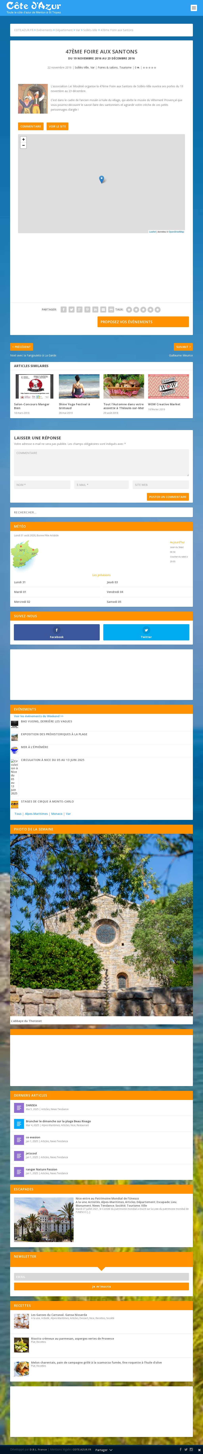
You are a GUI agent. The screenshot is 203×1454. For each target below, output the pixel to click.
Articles (45, 1109)
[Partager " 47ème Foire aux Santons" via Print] (111, 309)
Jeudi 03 (112, 582)
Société (120, 1205)
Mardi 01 (20, 592)
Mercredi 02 (22, 602)
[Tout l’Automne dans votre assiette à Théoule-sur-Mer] (123, 386)
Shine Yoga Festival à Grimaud (74, 406)
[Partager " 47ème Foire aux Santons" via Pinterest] (87, 309)
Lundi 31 (20, 582)
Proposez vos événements (126, 321)
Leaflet (152, 231)
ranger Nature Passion (41, 1169)
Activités (94, 1202)
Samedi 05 (114, 602)
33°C (34, 554)
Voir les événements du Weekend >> (38, 716)
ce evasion (33, 1137)
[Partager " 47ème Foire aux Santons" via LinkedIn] (95, 309)
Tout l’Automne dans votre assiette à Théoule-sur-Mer (123, 406)
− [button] (23, 145)
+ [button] (23, 139)
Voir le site (57, 126)
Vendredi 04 (115, 592)
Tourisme (125, 67)
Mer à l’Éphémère (34, 747)
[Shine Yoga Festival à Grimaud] (79, 386)
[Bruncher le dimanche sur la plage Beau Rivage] (19, 1124)
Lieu (173, 1202)
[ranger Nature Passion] (19, 1172)
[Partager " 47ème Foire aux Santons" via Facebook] (64, 309)
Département (146, 1202)
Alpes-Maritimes (36, 814)
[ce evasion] (19, 1140)
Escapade (163, 1202)
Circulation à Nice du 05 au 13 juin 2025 (52, 760)
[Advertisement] (101, 269)
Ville (144, 1205)
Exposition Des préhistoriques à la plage (54, 734)
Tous (18, 814)
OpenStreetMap (176, 231)
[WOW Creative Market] (168, 386)
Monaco (56, 814)
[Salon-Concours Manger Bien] (34, 386)
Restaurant (83, 1125)
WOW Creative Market (164, 404)
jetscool (31, 1153)
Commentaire (30, 126)
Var (92, 67)
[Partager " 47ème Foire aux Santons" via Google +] (79, 309)
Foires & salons (108, 67)
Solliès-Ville (82, 67)
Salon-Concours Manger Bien (32, 406)
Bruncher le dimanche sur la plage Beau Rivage (58, 1121)
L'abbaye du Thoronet (26, 1021)
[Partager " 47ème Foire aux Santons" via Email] (103, 309)
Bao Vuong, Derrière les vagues (46, 721)
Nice (73, 1125)
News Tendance (60, 1109)
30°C (22, 550)
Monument (83, 1205)
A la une (81, 1202)
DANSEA (31, 1105)
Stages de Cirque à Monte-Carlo (47, 801)
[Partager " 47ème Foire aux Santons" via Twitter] (72, 309)
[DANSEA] (19, 1108)
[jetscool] (19, 1156)
